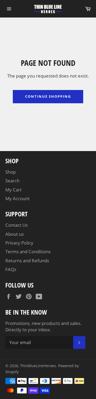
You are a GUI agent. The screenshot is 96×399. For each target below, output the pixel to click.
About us (14, 234)
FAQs (10, 269)
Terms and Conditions (28, 251)
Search (12, 181)
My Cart (13, 190)
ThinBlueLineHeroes (38, 365)
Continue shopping (48, 96)
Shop (10, 172)
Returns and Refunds (27, 261)
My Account (17, 198)
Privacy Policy (19, 243)
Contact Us (16, 225)
